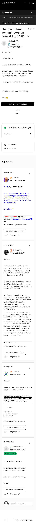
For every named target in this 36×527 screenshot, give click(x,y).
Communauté (7, 12)
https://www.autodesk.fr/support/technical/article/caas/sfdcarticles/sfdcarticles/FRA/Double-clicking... (18, 398)
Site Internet (8, 416)
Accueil (4, 18)
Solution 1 (8, 134)
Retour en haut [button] (5, 520)
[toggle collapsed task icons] (25, 3)
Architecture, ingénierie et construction (20, 18)
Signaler (18, 113)
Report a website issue (23, 520)
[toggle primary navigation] (4, 3)
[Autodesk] (11, 3)
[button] (33, 35)
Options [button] (30, 29)
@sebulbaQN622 (16, 187)
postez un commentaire (18, 104)
